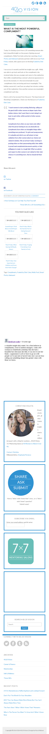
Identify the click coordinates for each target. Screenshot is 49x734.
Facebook (37, 3)
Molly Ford (35, 272)
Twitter (33, 3)
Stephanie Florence (24, 455)
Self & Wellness (9, 24)
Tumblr (40, 3)
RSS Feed (44, 3)
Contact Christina (13, 452)
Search (24, 628)
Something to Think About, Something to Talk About (11, 229)
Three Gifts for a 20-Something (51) (32, 205)
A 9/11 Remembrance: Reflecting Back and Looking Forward (24, 691)
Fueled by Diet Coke (24, 272)
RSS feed (26, 643)
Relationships (8, 669)
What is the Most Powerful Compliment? (22, 30)
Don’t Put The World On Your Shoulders (18, 695)
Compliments (12, 272)
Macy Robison (39, 730)
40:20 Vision (8, 660)
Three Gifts (8, 678)
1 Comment (35, 196)
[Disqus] (24, 307)
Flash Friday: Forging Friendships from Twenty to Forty (25, 247)
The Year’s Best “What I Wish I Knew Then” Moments (22, 707)
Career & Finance (9, 664)
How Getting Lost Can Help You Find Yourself (20, 201)
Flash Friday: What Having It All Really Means (11, 247)
